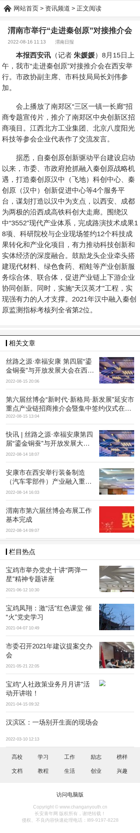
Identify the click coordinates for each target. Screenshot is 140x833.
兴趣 (122, 771)
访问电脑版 (70, 794)
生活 (69, 771)
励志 (96, 757)
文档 (17, 771)
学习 (43, 757)
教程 (43, 771)
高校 (17, 757)
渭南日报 (64, 42)
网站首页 (26, 8)
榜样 (122, 757)
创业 (96, 771)
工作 (69, 757)
